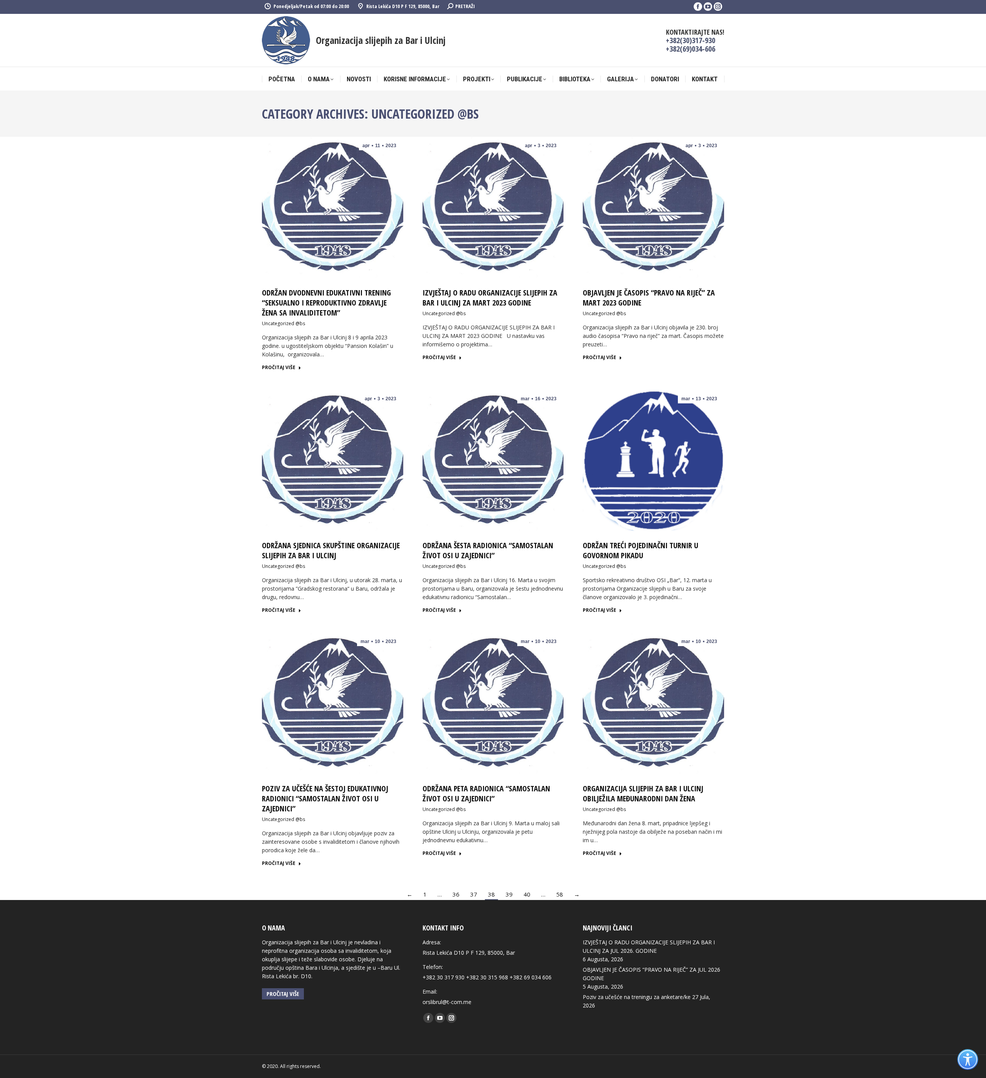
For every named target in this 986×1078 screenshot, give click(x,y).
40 (526, 894)
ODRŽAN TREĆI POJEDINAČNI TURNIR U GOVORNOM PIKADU (640, 550)
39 (509, 894)
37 (473, 894)
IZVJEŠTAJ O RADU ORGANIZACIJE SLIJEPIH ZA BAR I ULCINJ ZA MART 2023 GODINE (490, 297)
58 (559, 894)
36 (456, 894)
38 (491, 894)
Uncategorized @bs (283, 323)
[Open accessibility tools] (967, 1059)
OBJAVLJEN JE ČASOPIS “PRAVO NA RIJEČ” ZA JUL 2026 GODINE (651, 974)
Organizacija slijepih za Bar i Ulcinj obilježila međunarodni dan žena (643, 793)
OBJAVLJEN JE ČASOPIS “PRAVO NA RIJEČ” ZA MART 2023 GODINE (649, 297)
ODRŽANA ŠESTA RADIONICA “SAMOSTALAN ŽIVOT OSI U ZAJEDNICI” (488, 550)
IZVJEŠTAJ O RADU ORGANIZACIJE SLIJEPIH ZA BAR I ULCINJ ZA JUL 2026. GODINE (649, 946)
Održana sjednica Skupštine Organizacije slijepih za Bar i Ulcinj (331, 550)
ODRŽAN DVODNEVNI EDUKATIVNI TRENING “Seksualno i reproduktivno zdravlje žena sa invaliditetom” (326, 302)
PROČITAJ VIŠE (278, 367)
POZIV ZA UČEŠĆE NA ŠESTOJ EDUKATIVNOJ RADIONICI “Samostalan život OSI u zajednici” (325, 798)
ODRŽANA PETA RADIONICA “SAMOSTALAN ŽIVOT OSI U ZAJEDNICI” (486, 793)
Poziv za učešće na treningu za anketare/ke (637, 997)
